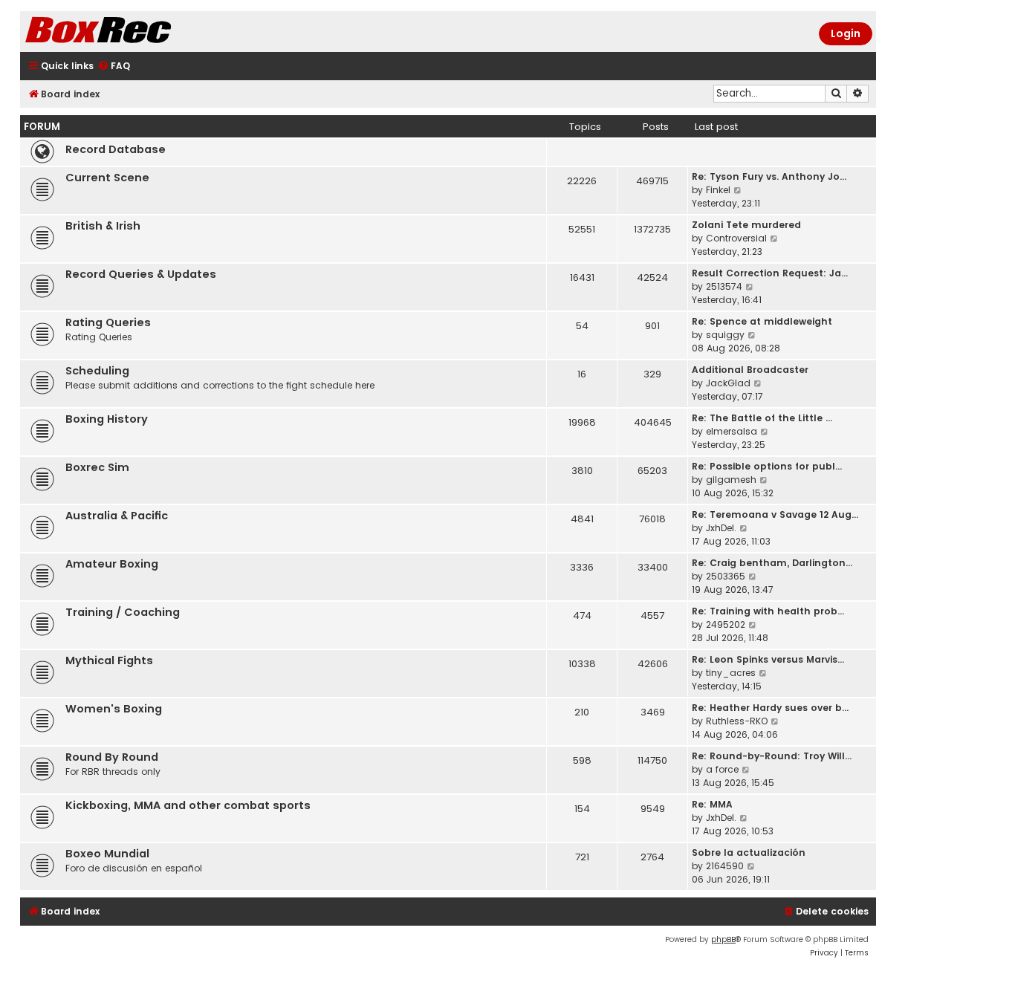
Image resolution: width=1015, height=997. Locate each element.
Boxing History (106, 419)
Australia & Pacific (116, 515)
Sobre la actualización (748, 852)
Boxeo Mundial (107, 853)
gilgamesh (731, 479)
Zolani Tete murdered (746, 224)
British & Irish (102, 225)
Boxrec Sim (97, 467)
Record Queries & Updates (140, 274)
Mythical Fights (109, 660)
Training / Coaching (122, 612)
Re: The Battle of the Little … (762, 418)
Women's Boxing (113, 708)
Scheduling (97, 370)
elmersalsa (731, 431)
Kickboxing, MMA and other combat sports (188, 805)
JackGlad (728, 383)
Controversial (736, 238)
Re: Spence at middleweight (762, 321)
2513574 (724, 286)
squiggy (725, 334)
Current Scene (107, 177)
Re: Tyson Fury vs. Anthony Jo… (769, 176)
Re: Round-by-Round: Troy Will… (772, 756)
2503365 (725, 576)
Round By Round (111, 757)
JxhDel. (721, 528)
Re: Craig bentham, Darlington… (772, 562)
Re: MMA (712, 804)
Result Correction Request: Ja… (770, 273)
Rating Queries (108, 322)
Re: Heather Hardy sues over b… (770, 707)
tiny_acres (731, 672)
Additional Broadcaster (750, 369)
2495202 (725, 624)
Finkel (718, 190)
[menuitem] (113, 66)
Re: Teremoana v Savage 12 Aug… (775, 514)
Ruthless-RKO (737, 721)
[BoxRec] (135, 31)
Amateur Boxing (111, 563)
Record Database (115, 149)
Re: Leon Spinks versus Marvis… (768, 659)
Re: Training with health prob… (768, 611)
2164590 (725, 866)
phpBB (723, 939)
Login (845, 33)
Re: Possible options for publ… (767, 466)
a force (722, 769)
